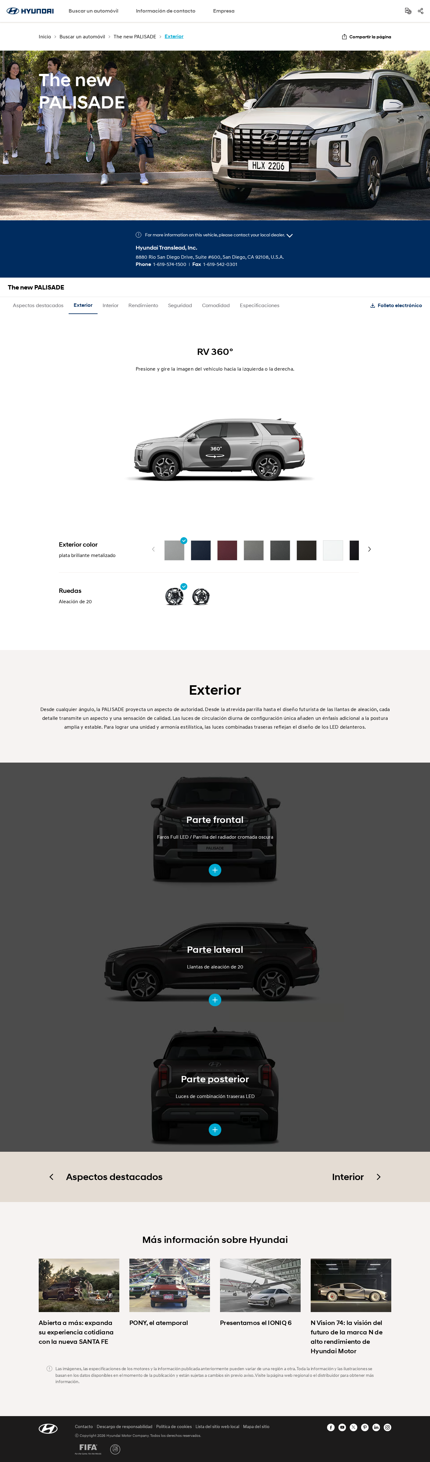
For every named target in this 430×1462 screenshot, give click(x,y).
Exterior (83, 305)
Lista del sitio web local (217, 1426)
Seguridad (180, 305)
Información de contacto (165, 11)
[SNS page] (420, 11)
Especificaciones (260, 305)
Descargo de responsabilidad (124, 1426)
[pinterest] (365, 1427)
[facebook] (331, 1427)
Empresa (224, 11)
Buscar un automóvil (93, 11)
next (369, 549)
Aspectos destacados (38, 305)
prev (153, 549)
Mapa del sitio (256, 1426)
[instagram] (387, 1427)
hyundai (30, 11)
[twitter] (353, 1427)
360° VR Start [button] (215, 452)
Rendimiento (143, 305)
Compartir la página (370, 36)
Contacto (84, 1426)
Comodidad (216, 305)
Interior (110, 305)
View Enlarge (215, 870)
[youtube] (342, 1427)
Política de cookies (174, 1426)
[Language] (408, 11)
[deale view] (289, 236)
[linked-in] (376, 1427)
